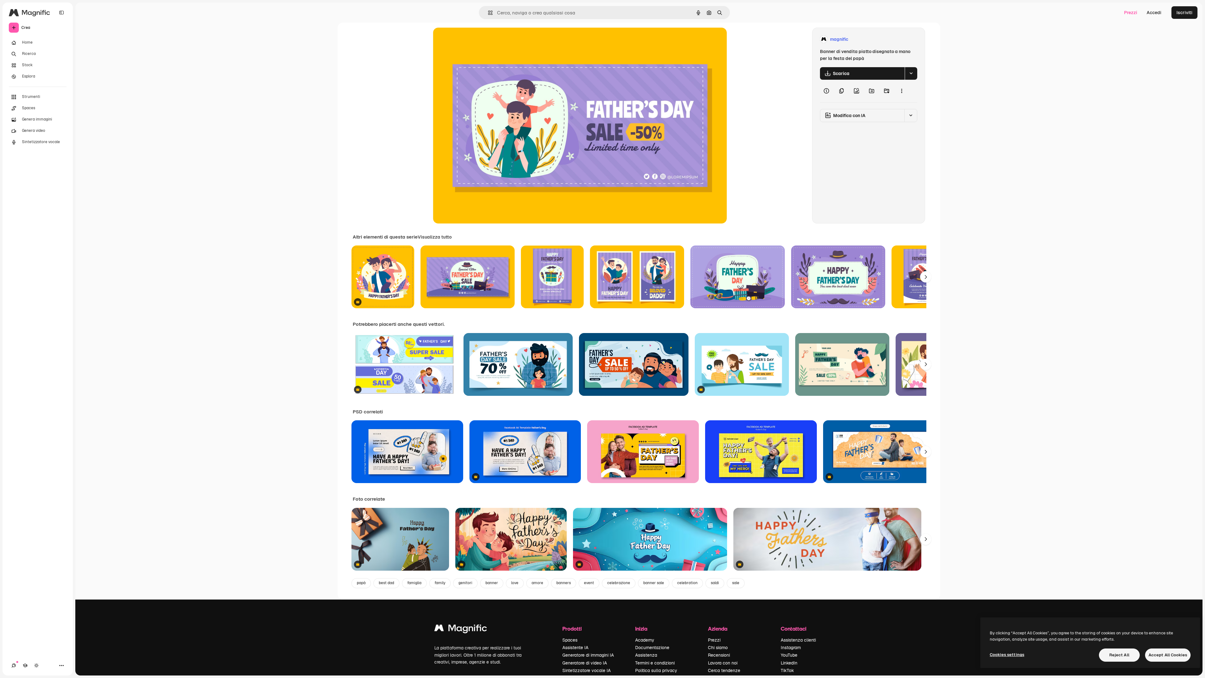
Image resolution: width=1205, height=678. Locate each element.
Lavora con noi (722, 663)
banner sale (653, 582)
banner (491, 582)
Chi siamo (718, 647)
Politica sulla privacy (656, 670)
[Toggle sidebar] (61, 13)
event (589, 582)
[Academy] (25, 665)
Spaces (569, 640)
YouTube (789, 655)
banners (563, 582)
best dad (386, 582)
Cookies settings (1007, 654)
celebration (687, 582)
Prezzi (1130, 12)
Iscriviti (1184, 12)
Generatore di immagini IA (588, 655)
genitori (465, 582)
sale (735, 582)
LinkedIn (789, 663)
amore (537, 582)
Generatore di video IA (584, 663)
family (440, 582)
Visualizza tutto (435, 237)
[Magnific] (460, 629)
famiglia (414, 582)
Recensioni (719, 655)
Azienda (717, 628)
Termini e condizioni (655, 663)
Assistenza (646, 655)
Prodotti (572, 628)
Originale (474, 39)
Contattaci (793, 628)
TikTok (787, 670)
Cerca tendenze (724, 670)
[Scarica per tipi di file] (911, 73)
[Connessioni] (14, 665)
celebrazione (618, 582)
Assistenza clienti (798, 640)
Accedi (1154, 12)
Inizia (641, 628)
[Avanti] (925, 276)
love (514, 582)
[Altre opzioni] (901, 91)
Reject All (1119, 655)
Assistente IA (575, 647)
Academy (644, 640)
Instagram (791, 647)
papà (361, 582)
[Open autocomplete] (487, 12)
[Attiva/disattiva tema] (36, 665)
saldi (715, 582)
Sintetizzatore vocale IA (586, 670)
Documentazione (652, 647)
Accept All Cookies (1168, 655)
